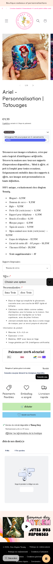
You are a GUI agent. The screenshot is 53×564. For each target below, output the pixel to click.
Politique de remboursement (39, 547)
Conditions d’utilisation (39, 552)
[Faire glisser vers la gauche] (20, 85)
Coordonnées (35, 561)
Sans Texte (10, 292)
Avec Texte (26, 292)
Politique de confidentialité (18, 552)
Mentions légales (22, 561)
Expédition (6, 123)
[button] (6, 21)
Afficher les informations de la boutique (23, 433)
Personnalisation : (13, 287)
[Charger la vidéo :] (26, 526)
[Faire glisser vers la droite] (33, 85)
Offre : (7, 276)
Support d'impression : (11, 261)
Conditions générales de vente (38, 557)
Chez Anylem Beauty (18, 547)
